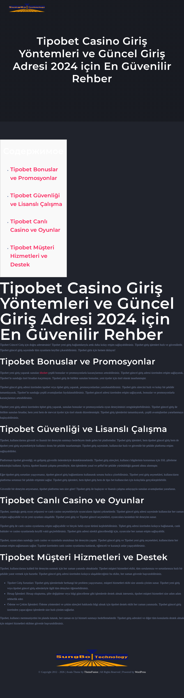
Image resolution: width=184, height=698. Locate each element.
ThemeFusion (91, 672)
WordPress (140, 672)
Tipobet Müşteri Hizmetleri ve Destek (32, 256)
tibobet (43, 372)
